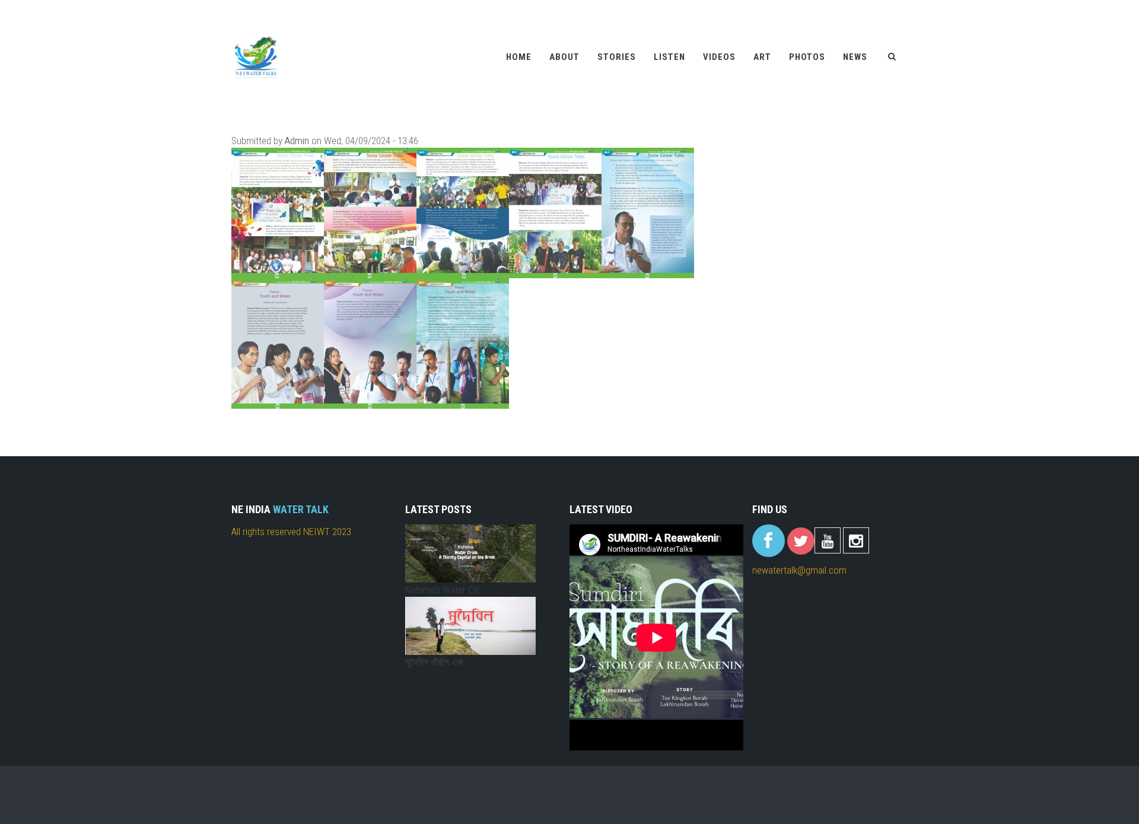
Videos (719, 57)
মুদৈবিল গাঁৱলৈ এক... (437, 662)
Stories (616, 57)
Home (519, 57)
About (564, 57)
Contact (866, 7)
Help (833, 7)
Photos (807, 57)
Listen (669, 57)
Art (762, 57)
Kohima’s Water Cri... (445, 590)
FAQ (899, 7)
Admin (297, 141)
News (855, 57)
